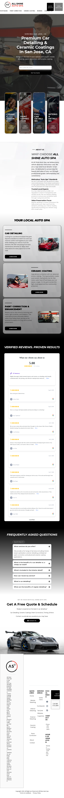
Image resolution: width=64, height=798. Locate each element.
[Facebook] (47, 702)
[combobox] (21, 67)
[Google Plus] (47, 710)
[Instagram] (47, 706)
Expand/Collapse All (18, 542)
